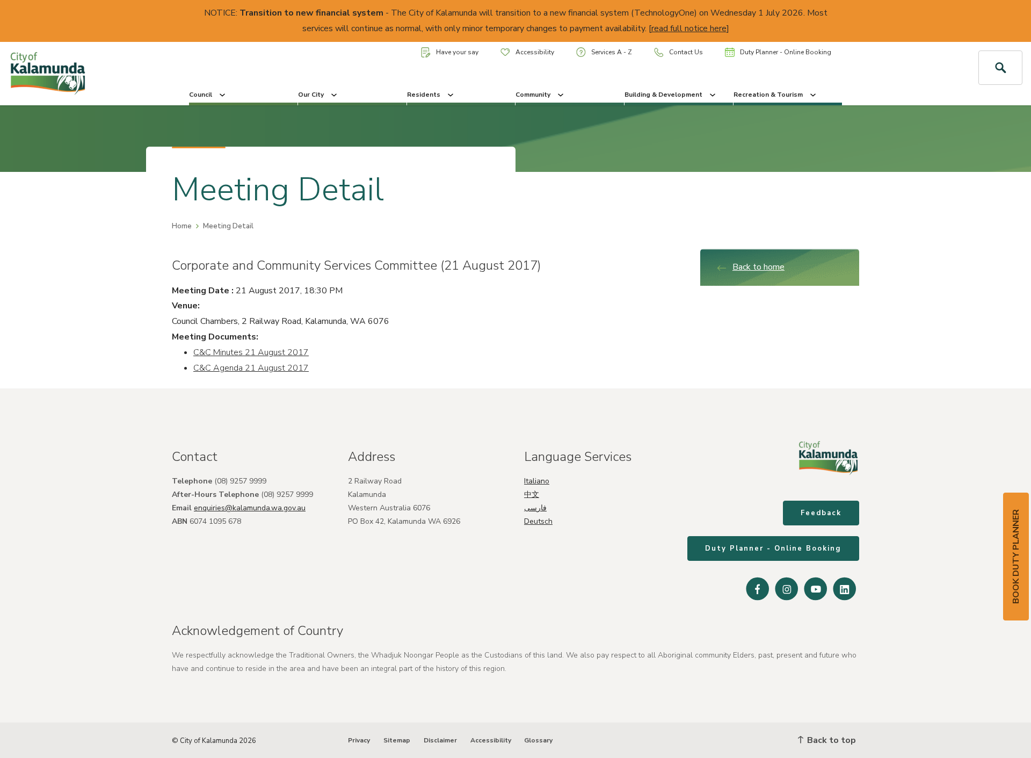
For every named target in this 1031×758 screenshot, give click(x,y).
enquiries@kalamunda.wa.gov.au (250, 508)
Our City (311, 94)
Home (182, 226)
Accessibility (535, 52)
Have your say (457, 52)
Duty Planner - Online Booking (785, 52)
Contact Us (686, 52)
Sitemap (396, 740)
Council (200, 94)
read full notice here (689, 28)
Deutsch (538, 521)
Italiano (536, 481)
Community (533, 94)
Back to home (758, 267)
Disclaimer (440, 740)
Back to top (830, 740)
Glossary (538, 740)
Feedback (821, 513)
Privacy (359, 740)
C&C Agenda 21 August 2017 (251, 368)
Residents (423, 94)
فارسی (535, 508)
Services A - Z (611, 52)
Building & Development (663, 94)
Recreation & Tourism (768, 94)
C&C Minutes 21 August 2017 (251, 352)
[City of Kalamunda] (86, 73)
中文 (531, 494)
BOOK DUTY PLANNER (1016, 556)
